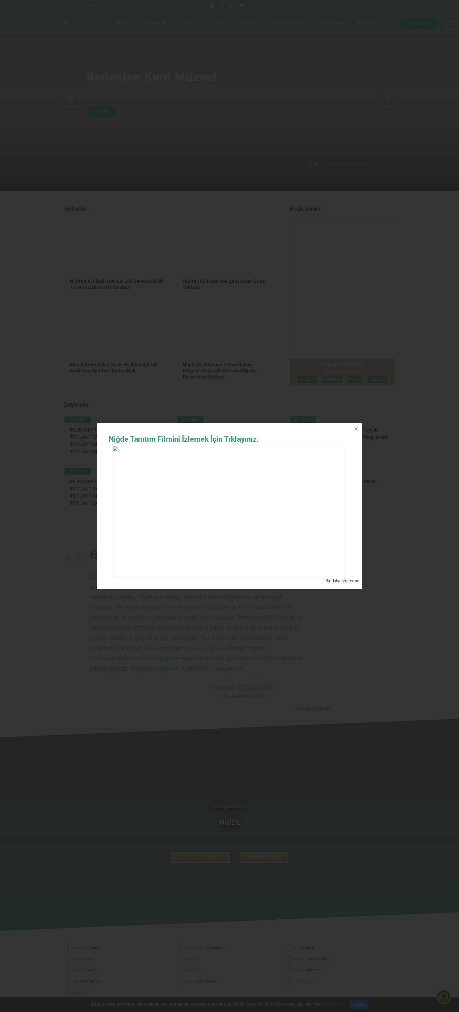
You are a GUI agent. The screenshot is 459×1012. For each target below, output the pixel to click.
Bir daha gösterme (342, 580)
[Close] (356, 429)
